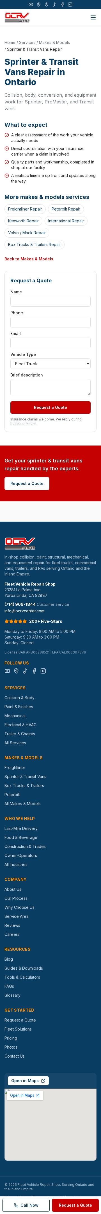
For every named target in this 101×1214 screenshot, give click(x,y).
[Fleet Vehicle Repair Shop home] (17, 17)
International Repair (66, 220)
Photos (10, 1047)
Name (16, 291)
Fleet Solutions (18, 1029)
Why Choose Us (19, 907)
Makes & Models (54, 42)
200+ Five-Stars (45, 621)
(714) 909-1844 (20, 604)
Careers (11, 934)
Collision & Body (19, 697)
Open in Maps (25, 1080)
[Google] (38, 4)
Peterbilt (12, 794)
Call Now (29, 1205)
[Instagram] (70, 4)
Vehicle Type (23, 354)
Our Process (15, 898)
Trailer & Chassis (19, 733)
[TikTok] (54, 4)
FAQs (9, 986)
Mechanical (15, 715)
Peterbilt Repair (66, 209)
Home (9, 42)
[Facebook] (62, 4)
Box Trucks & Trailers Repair (34, 244)
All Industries (15, 864)
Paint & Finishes (18, 706)
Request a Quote (50, 407)
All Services (15, 742)
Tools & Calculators (22, 977)
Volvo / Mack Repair (27, 232)
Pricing (10, 1038)
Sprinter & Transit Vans (25, 776)
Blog (8, 959)
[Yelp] (46, 4)
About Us (12, 889)
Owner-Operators (20, 855)
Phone (16, 312)
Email (15, 333)
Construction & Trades (25, 846)
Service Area (16, 916)
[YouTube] (31, 4)
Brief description (26, 375)
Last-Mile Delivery (21, 828)
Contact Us (14, 1056)
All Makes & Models (22, 803)
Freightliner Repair (25, 209)
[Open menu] (93, 17)
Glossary (12, 995)
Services (27, 42)
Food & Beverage (20, 837)
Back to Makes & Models (28, 258)
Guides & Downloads (23, 968)
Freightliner (14, 767)
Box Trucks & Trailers (24, 785)
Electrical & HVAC (20, 724)
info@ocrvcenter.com (24, 610)
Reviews (12, 925)
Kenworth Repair (23, 220)
